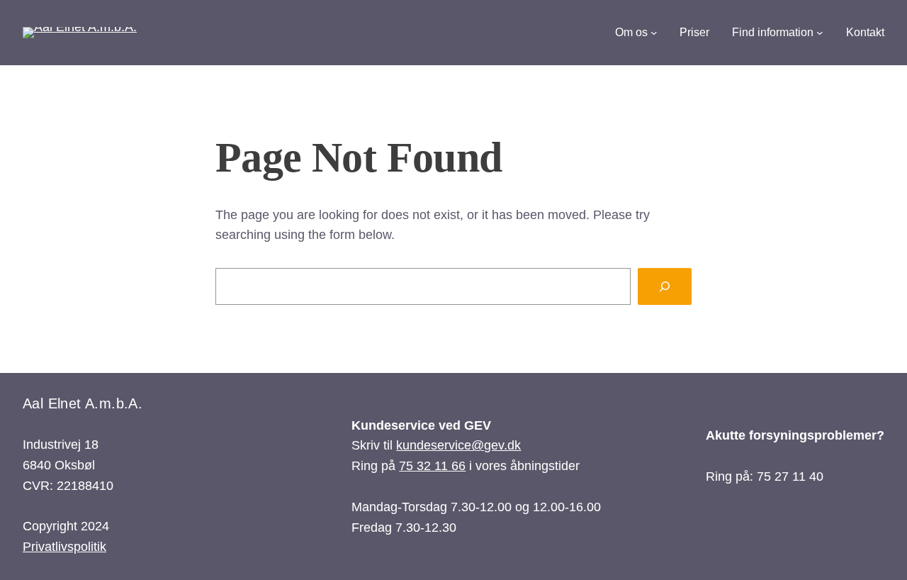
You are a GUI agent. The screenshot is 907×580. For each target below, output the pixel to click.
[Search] (665, 286)
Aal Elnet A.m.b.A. (82, 403)
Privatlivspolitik (64, 547)
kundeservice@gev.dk (458, 445)
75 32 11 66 (432, 466)
